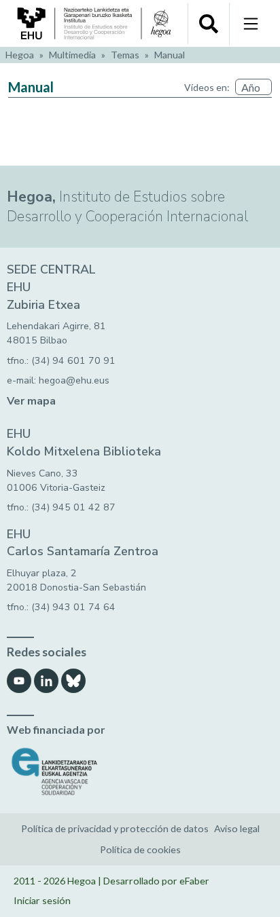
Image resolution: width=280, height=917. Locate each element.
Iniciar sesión (42, 900)
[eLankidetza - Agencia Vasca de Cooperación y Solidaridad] (140, 771)
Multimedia (72, 54)
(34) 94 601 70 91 (73, 360)
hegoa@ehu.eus (74, 380)
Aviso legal (237, 828)
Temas (125, 54)
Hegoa (19, 54)
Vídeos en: (207, 87)
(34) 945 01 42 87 (73, 507)
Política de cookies (140, 849)
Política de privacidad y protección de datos (115, 828)
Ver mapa (31, 401)
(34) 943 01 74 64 (73, 607)
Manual (169, 54)
